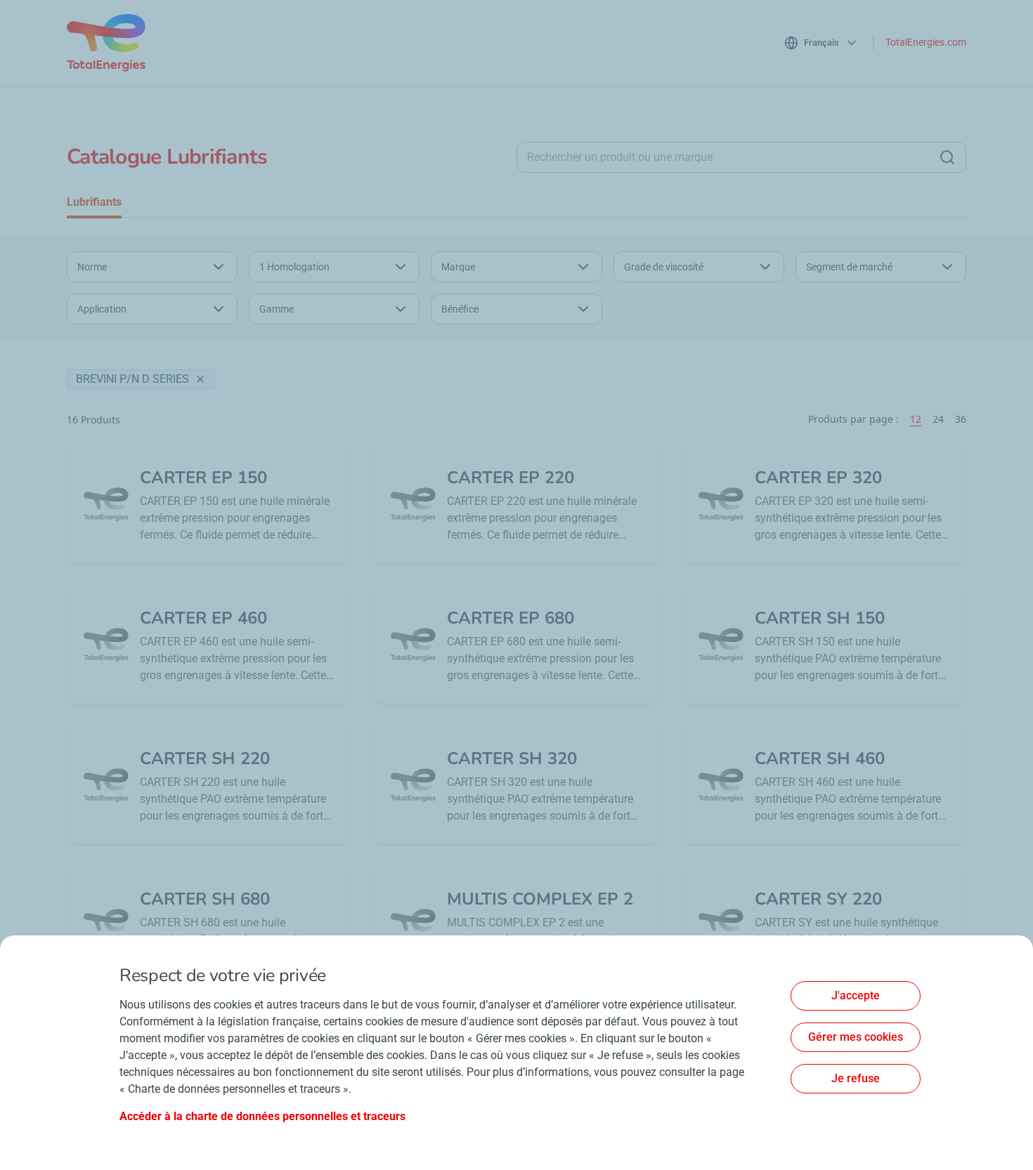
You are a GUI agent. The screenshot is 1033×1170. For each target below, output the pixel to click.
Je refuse (855, 1078)
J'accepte (855, 995)
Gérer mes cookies (855, 1037)
